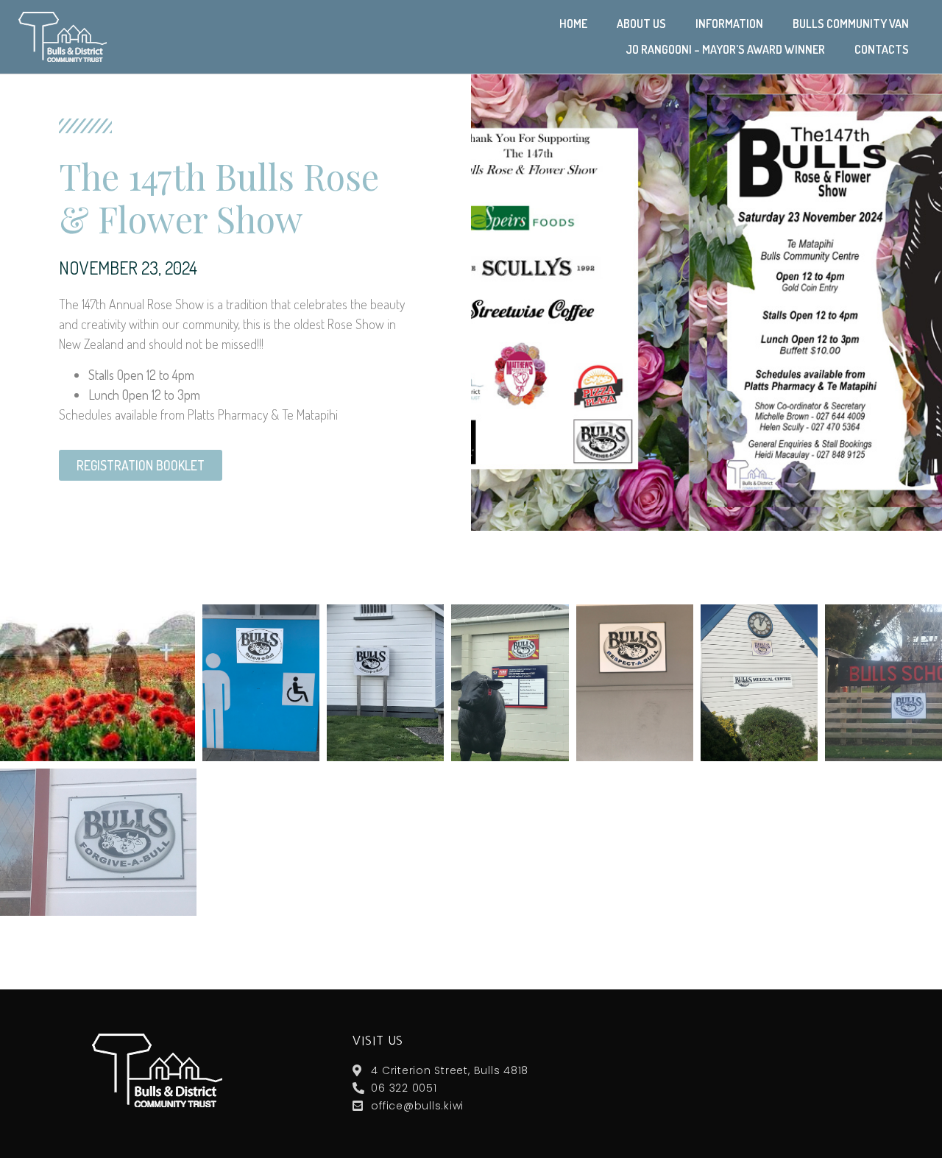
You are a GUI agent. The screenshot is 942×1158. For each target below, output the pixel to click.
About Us (641, 23)
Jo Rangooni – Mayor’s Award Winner (725, 49)
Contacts (881, 49)
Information (729, 23)
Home (573, 23)
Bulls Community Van (851, 23)
